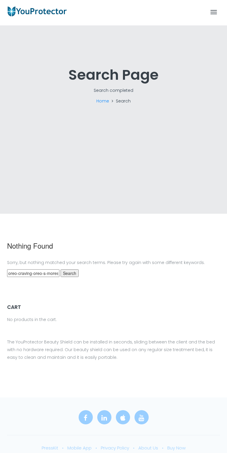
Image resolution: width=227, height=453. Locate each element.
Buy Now (176, 448)
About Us (148, 448)
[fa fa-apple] (123, 417)
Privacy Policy (115, 448)
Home (102, 101)
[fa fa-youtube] (141, 417)
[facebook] (86, 417)
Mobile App (79, 448)
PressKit (50, 448)
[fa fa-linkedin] (104, 417)
